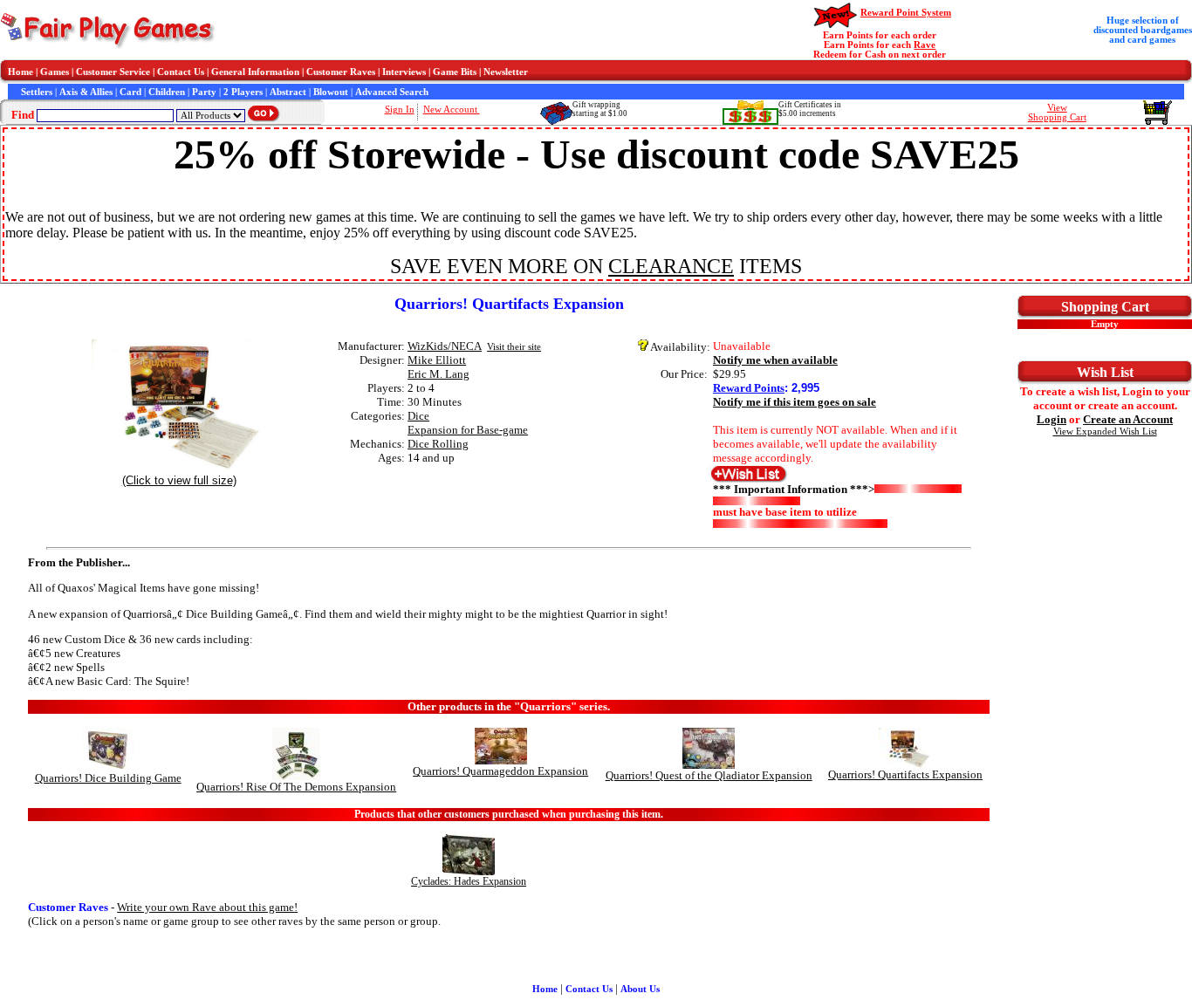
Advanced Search (391, 92)
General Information (255, 72)
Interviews (404, 72)
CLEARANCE (671, 266)
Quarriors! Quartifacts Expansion (905, 774)
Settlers (36, 92)
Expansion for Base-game (468, 429)
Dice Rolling (438, 443)
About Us (640, 989)
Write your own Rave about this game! (207, 907)
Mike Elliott (437, 359)
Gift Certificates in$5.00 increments (809, 109)
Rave (924, 45)
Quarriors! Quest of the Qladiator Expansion (709, 775)
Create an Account (1128, 419)
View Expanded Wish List (1105, 431)
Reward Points (748, 387)
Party (204, 92)
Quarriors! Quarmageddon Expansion (500, 771)
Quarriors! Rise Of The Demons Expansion (296, 786)
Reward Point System (905, 12)
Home (20, 72)
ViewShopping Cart (1057, 112)
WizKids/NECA (445, 346)
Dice (418, 415)
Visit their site (514, 347)
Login (1051, 419)
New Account (451, 109)
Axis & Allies (86, 92)
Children (166, 92)
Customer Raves (340, 72)
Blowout (330, 92)
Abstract (288, 92)
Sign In (399, 109)
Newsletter (505, 72)
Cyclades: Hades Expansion (468, 881)
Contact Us (180, 72)
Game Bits (454, 72)
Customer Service (113, 72)
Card (130, 92)
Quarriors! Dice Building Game (108, 777)
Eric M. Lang (438, 373)
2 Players (243, 92)
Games (54, 72)
